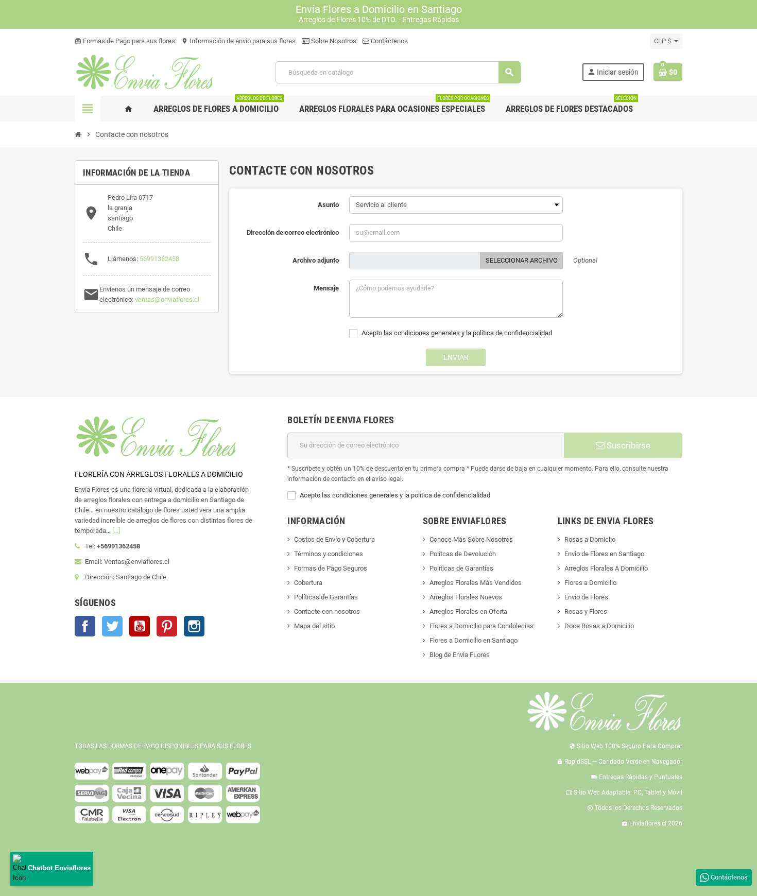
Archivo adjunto (316, 260)
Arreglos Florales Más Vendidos (475, 583)
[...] (116, 531)
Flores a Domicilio (590, 583)
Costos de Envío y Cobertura (334, 539)
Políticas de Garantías (326, 597)
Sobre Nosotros (332, 41)
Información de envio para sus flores (238, 41)
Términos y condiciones (328, 554)
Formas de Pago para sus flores (125, 41)
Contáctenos (388, 41)
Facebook (85, 626)
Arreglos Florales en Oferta (468, 611)
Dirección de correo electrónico (293, 232)
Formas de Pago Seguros (330, 568)
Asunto (328, 205)
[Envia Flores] (144, 72)
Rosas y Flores (585, 611)
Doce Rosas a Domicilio (599, 626)
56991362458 (159, 259)
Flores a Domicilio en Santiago (473, 640)
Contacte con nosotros (327, 611)
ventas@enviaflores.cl (167, 299)
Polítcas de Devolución (462, 554)
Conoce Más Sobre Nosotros (471, 539)
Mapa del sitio (314, 626)
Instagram (194, 626)
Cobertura (308, 583)
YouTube (139, 626)
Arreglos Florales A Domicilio (606, 568)
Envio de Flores (586, 597)
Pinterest (167, 626)
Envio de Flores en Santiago (604, 554)
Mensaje (326, 288)
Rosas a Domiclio (589, 539)
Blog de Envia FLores (459, 655)
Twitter (112, 626)
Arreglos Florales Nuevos (465, 597)
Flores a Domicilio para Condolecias (481, 626)
